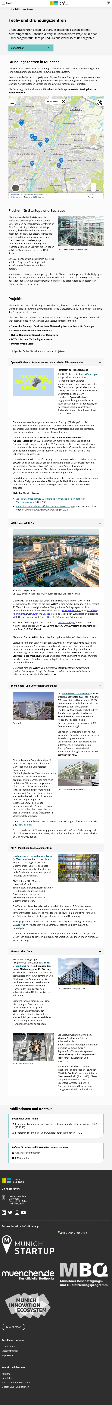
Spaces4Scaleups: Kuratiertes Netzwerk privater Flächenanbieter (47, 362)
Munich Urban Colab (22, 951)
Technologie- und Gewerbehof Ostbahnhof (34, 685)
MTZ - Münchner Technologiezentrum (31, 848)
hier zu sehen (25, 824)
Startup (66, 610)
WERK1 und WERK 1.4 (22, 523)
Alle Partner (13, 1327)
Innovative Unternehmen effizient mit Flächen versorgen (45, 506)
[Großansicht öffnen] (81, 231)
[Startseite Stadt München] (108, 3)
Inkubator (75, 610)
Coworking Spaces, (41, 613)
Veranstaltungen (66, 622)
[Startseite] (59, 2)
